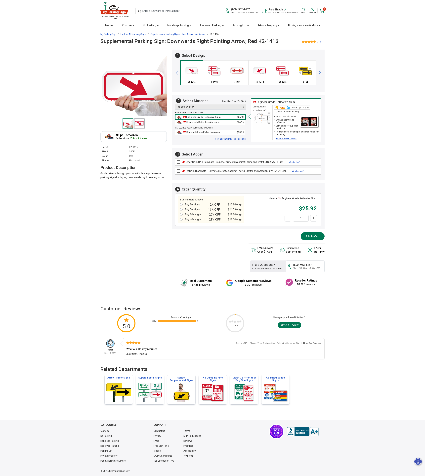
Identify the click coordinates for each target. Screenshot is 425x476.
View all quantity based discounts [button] (230, 139)
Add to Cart (312, 236)
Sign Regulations (192, 436)
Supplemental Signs (150, 377)
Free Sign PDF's (162, 445)
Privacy (157, 436)
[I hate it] (229, 322)
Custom (127, 25)
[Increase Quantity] (313, 218)
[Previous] (178, 72)
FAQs (156, 441)
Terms (186, 431)
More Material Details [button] (286, 138)
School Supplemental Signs (181, 379)
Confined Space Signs (275, 379)
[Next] (318, 72)
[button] (303, 11)
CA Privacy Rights (163, 455)
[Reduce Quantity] (288, 218)
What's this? (294, 162)
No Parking (149, 25)
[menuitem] (108, 25)
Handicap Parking (178, 25)
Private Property (267, 25)
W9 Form (188, 455)
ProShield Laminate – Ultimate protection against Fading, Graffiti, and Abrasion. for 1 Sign (234, 171)
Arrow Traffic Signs (118, 377)
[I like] (237, 322)
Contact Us (159, 431)
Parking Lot (239, 25)
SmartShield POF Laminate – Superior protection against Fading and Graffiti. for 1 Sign (232, 162)
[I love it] (240, 322)
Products (188, 445)
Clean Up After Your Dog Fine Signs (244, 379)
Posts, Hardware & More (303, 25)
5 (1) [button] (322, 41)
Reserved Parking (210, 25)
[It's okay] (235, 322)
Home (109, 25)
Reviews (187, 441)
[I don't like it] (232, 322)
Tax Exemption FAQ (164, 460)
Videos (157, 450)
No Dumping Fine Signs (213, 379)
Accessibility (189, 450)
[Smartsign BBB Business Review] (303, 431)
